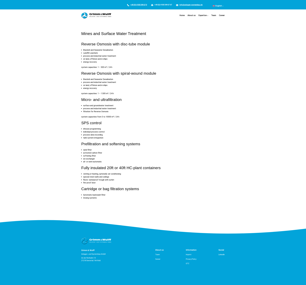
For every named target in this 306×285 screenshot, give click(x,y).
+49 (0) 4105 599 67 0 (138, 5)
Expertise (203, 15)
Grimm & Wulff (88, 250)
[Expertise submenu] (207, 15)
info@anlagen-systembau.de (190, 5)
